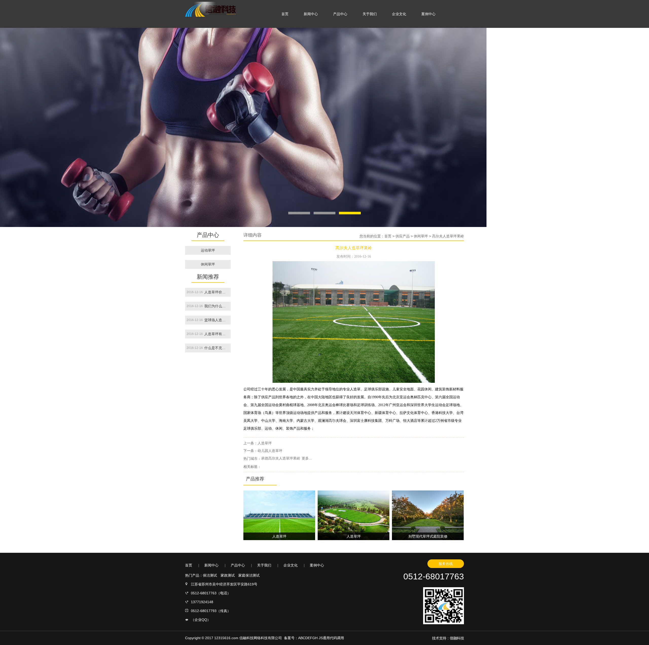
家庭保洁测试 (249, 575)
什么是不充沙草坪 (216, 348)
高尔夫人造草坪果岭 (448, 236)
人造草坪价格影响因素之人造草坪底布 (216, 292)
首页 (285, 14)
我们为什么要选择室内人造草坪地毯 (216, 306)
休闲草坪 (208, 264)
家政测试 (228, 575)
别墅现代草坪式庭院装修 (427, 536)
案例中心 (428, 14)
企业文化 (399, 14)
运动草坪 (208, 250)
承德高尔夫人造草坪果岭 (280, 458)
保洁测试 (210, 575)
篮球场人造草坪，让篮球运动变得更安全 (216, 320)
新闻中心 (311, 14)
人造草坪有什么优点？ (216, 334)
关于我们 (370, 14)
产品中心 (340, 14)
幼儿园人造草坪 (270, 451)
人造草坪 (265, 443)
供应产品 (402, 236)
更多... (307, 458)
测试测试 (208, 273)
